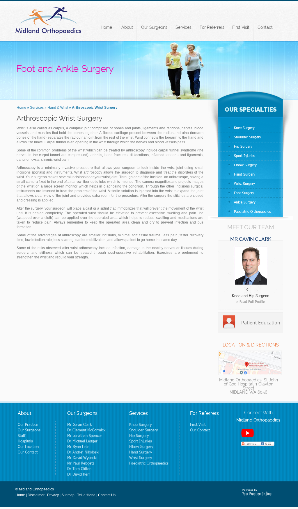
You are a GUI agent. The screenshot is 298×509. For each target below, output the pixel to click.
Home (106, 27)
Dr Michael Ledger (82, 441)
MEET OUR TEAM (250, 227)
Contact (265, 27)
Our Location (28, 446)
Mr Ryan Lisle (78, 446)
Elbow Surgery (245, 165)
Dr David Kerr (78, 474)
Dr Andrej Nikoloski (83, 452)
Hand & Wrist (57, 108)
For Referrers (212, 27)
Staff (21, 435)
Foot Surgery (244, 193)
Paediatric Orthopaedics (252, 211)
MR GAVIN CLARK (250, 239)
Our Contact (28, 452)
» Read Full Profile (250, 301)
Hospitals (25, 441)
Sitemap (67, 495)
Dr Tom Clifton (79, 468)
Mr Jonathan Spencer (84, 435)
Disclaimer (36, 495)
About (127, 27)
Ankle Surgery (245, 202)
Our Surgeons (154, 27)
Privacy (53, 495)
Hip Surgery (243, 146)
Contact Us (107, 495)
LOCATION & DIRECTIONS (251, 345)
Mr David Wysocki (82, 457)
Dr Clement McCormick (86, 430)
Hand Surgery (244, 174)
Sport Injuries (244, 155)
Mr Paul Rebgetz (80, 463)
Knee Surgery (244, 128)
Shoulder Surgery (247, 137)
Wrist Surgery (244, 183)
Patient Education (260, 322)
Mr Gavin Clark (79, 424)
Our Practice (28, 424)
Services (183, 27)
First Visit (240, 27)
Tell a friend (86, 495)
